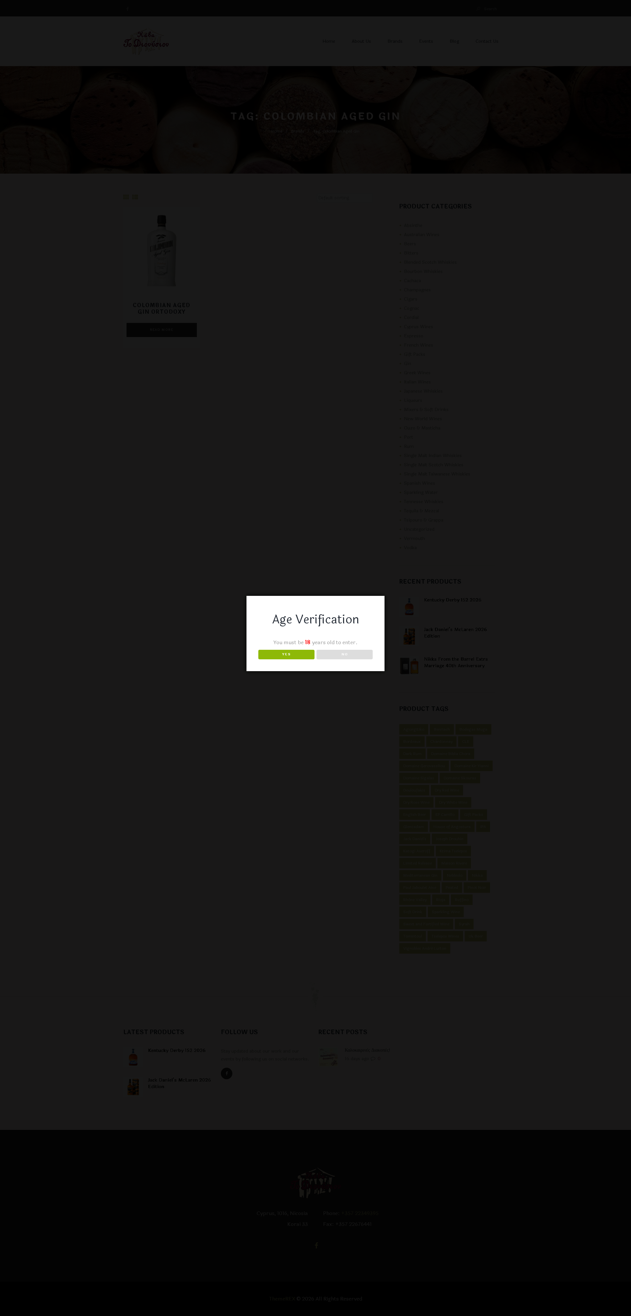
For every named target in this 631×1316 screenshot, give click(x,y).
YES (286, 654)
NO (344, 654)
